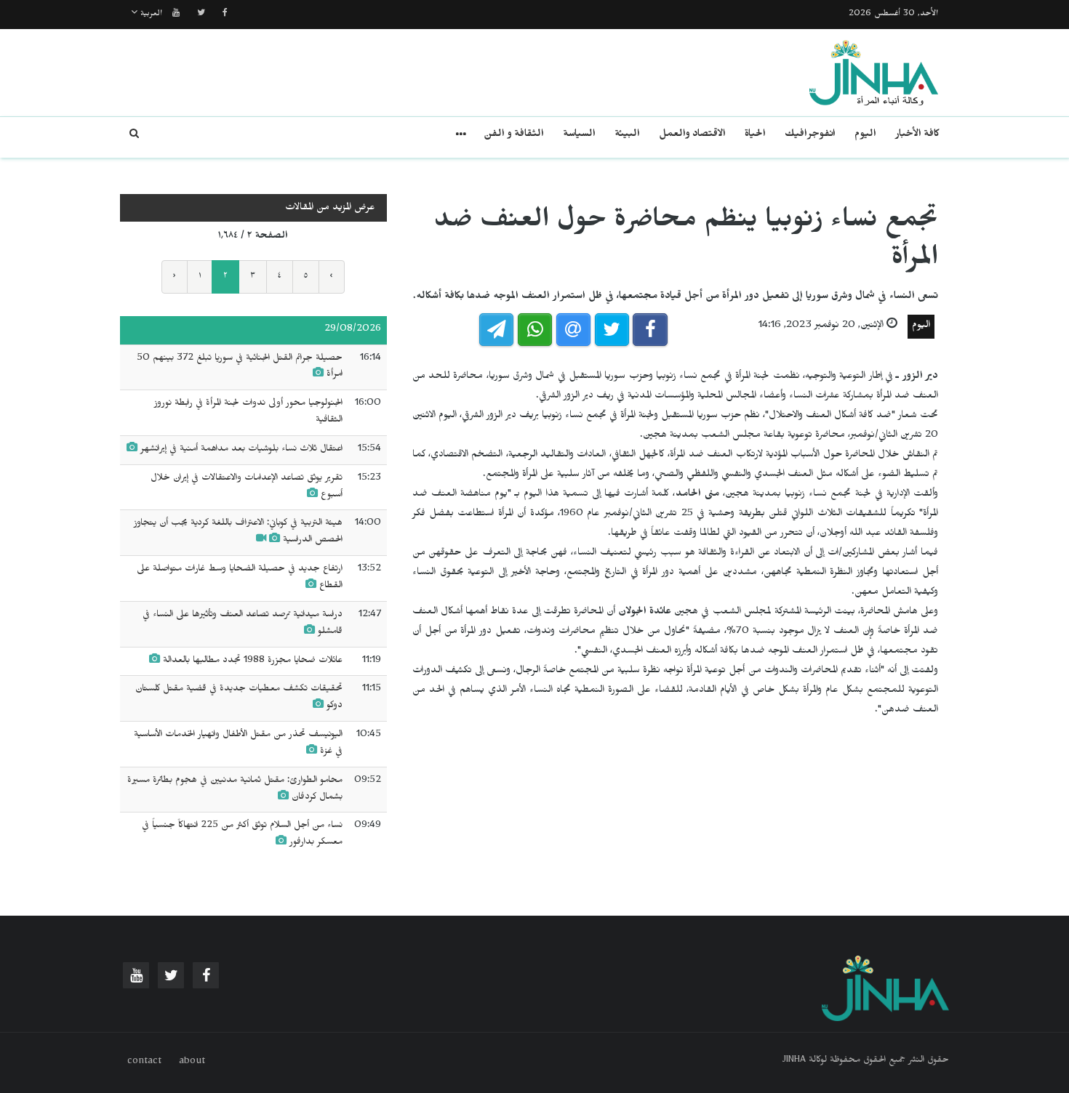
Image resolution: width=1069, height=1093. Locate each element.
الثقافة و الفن (514, 135)
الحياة (755, 135)
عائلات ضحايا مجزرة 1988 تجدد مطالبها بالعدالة (253, 661)
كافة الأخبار (917, 135)
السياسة (579, 135)
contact (144, 1062)
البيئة (627, 135)
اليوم (865, 135)
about (192, 1062)
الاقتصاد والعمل (692, 135)
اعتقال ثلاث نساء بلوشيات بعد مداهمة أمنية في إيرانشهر (241, 450)
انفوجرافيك (810, 135)
